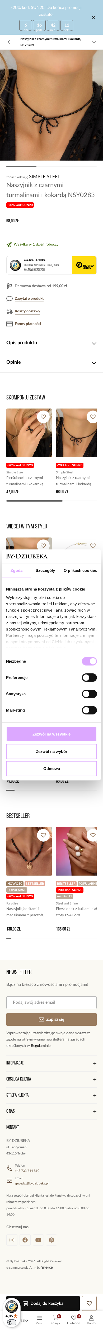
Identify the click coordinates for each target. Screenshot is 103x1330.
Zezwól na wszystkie (51, 734)
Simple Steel (44, 176)
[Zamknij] (93, 17)
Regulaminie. (41, 1046)
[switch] (89, 677)
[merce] (47, 1267)
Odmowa (51, 768)
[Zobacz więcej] (94, 42)
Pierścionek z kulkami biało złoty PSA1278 (77, 912)
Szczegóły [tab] (45, 570)
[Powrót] (9, 42)
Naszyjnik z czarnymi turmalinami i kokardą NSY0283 (73, 481)
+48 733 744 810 (27, 1170)
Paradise (12, 903)
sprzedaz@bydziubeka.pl (32, 1183)
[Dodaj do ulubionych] (43, 417)
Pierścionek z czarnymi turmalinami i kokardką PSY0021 (24, 481)
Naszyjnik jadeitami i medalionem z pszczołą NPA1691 (25, 912)
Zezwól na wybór (51, 751)
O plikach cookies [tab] (80, 570)
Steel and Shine (67, 903)
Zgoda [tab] (16, 570)
